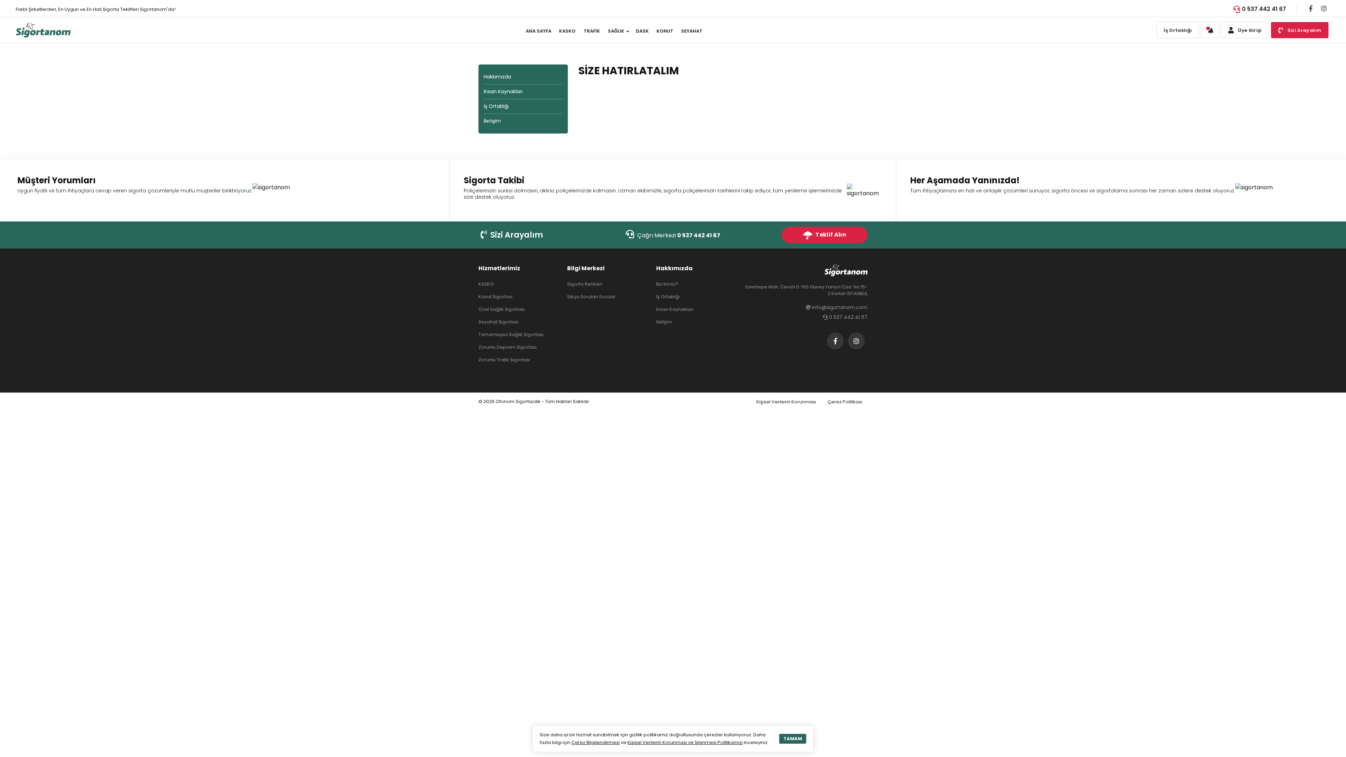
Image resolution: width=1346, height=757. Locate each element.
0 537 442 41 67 (1264, 9)
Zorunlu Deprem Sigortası (507, 347)
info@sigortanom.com (839, 307)
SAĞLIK (616, 31)
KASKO (567, 31)
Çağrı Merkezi (678, 235)
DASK (642, 31)
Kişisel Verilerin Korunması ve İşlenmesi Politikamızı (685, 742)
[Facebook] (1310, 8)
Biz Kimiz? (667, 284)
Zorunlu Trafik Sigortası (504, 359)
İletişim (492, 120)
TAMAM (792, 738)
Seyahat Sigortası (498, 322)
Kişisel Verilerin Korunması (786, 401)
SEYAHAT (691, 31)
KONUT (665, 31)
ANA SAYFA (538, 31)
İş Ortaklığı (1178, 30)
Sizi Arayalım (516, 235)
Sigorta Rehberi (585, 284)
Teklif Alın (830, 235)
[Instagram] (1324, 8)
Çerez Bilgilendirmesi (595, 742)
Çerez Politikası (845, 401)
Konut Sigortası (495, 296)
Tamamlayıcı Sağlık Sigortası (511, 334)
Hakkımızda (497, 76)
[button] (1210, 30)
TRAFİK (592, 31)
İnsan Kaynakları (503, 91)
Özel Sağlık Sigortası (501, 309)
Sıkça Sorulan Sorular (591, 296)
